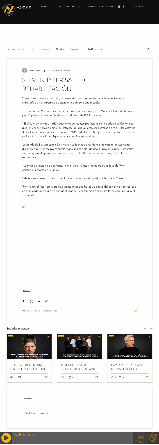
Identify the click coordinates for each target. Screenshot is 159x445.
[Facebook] (123, 6)
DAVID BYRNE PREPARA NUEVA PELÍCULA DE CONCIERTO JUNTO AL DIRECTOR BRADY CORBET (128, 367)
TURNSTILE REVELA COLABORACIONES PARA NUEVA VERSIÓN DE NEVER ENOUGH (79, 367)
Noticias (60, 49)
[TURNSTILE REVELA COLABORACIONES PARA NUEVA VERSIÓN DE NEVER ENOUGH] (79, 346)
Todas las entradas (15, 49)
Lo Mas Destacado (93, 49)
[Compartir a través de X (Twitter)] (31, 301)
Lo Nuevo (45, 49)
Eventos (74, 49)
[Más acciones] (135, 70)
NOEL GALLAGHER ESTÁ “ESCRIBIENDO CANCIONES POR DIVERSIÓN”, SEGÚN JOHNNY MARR (28, 367)
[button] (148, 49)
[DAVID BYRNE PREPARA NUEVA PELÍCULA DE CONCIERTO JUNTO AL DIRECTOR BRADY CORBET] (129, 346)
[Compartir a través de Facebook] (23, 301)
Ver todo (148, 328)
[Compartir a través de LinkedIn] (38, 301)
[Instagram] (119, 6)
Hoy (32, 49)
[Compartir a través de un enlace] (46, 301)
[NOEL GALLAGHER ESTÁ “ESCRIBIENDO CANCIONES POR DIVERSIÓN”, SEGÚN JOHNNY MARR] (29, 346)
